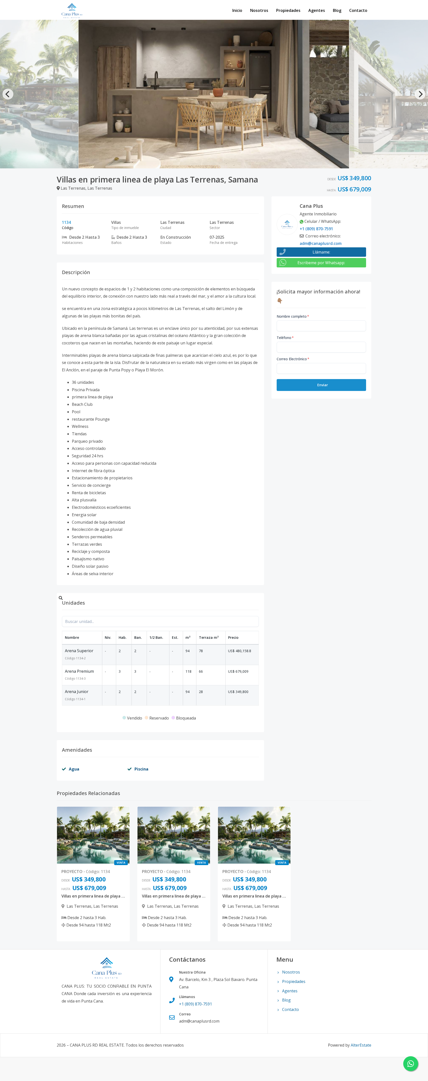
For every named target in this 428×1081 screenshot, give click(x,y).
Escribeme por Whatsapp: (321, 262)
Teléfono (285, 337)
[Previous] (7, 94)
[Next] (420, 94)
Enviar (322, 385)
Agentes (316, 10)
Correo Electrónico (293, 359)
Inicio (237, 10)
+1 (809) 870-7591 (316, 229)
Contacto (358, 10)
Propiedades (288, 10)
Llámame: (321, 252)
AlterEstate (361, 1045)
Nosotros (259, 10)
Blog (337, 10)
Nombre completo (293, 316)
